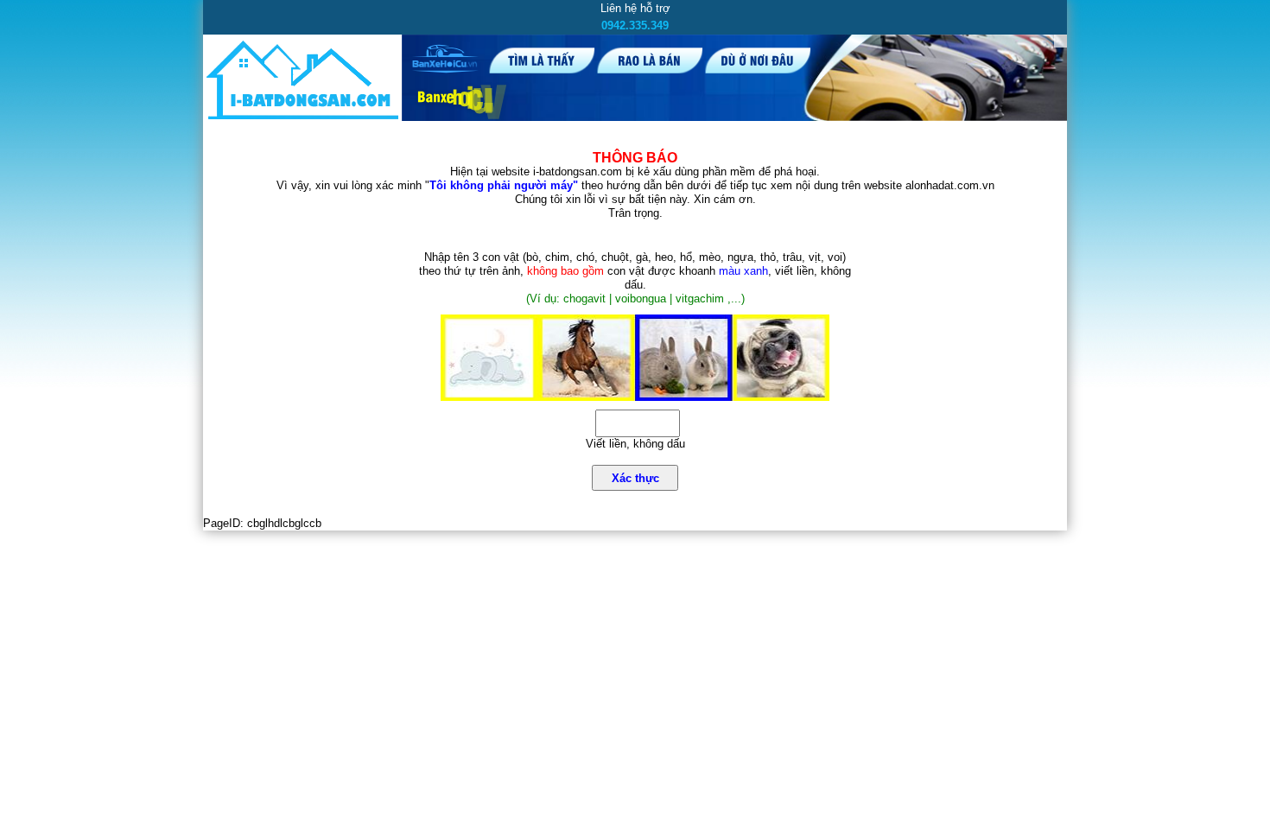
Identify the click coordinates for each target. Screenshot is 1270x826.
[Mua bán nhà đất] (302, 118)
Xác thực (635, 478)
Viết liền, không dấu (635, 443)
